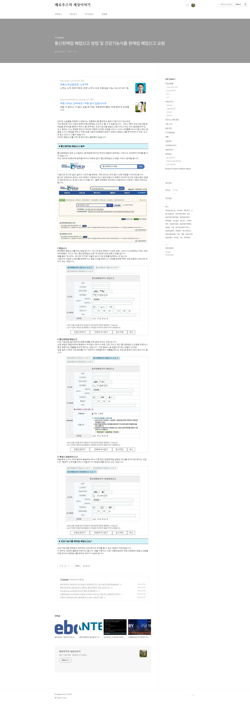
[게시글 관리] (68, 566)
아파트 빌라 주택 (172, 87)
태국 (188, 214)
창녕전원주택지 (185, 217)
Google (175, 221)
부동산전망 (189, 234)
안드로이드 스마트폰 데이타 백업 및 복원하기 (78, 591)
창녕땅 (167, 227)
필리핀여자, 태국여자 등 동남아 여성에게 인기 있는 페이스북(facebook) (89, 584)
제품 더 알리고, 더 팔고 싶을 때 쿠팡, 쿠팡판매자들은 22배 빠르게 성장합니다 (94, 108)
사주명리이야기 (170, 145)
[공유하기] (65, 566)
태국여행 (187, 238)
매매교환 (169, 105)
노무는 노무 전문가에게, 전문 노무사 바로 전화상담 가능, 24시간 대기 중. (94, 88)
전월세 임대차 (171, 109)
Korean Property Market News (178, 169)
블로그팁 (168, 128)
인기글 (175, 190)
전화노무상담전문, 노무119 (74, 84)
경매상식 (169, 115)
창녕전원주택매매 (185, 224)
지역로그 (58, 14)
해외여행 (168, 221)
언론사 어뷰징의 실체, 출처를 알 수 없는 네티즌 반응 (81, 597)
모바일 (176, 238)
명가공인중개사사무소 (182, 227)
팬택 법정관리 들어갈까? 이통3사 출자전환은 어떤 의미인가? (85, 587)
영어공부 (168, 154)
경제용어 (178, 231)
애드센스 (183, 221)
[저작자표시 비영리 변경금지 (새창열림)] (86, 566)
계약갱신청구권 (170, 210)
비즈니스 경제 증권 (172, 120)
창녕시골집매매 (170, 234)
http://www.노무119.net (70, 81)
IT (192, 210)
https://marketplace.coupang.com (74, 99)
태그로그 (73, 14)
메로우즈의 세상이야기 (73, 5)
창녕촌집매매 (169, 231)
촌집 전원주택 (171, 91)
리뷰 (178, 234)
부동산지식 (169, 102)
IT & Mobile (64, 579)
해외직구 (187, 210)
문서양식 (180, 210)
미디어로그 (89, 14)
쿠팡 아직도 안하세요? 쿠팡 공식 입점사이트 (83, 103)
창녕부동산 (169, 238)
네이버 (189, 221)
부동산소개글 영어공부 (174, 161)
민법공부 (168, 141)
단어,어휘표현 (171, 164)
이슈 (181, 238)
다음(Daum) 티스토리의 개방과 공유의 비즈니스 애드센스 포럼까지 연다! (90, 594)
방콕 (166, 224)
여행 (166, 137)
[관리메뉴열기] (245, 4)
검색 (187, 5)
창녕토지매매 (174, 224)
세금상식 (169, 112)
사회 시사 (168, 124)
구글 (172, 227)
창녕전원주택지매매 (171, 217)
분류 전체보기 (170, 79)
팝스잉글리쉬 (171, 158)
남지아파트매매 (180, 214)
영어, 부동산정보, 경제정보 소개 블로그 (73, 655)
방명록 (104, 14)
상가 (168, 97)
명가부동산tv (187, 231)
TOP (193, 695)
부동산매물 (169, 84)
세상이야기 (169, 150)
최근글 (167, 190)
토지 (168, 94)
